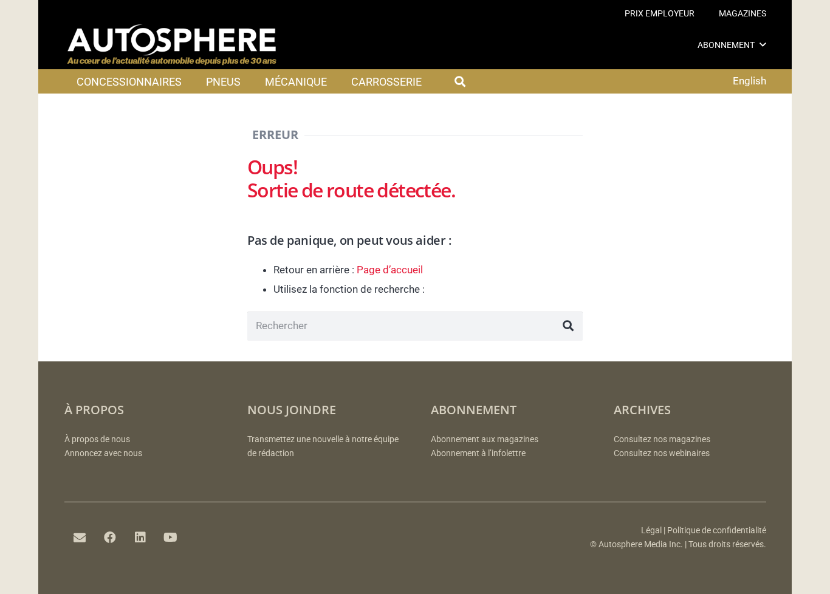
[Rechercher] (568, 326)
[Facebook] (110, 537)
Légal (651, 530)
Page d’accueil (390, 270)
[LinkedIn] (140, 537)
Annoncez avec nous (103, 453)
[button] (763, 44)
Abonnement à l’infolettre (478, 453)
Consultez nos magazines (662, 439)
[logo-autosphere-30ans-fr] (172, 45)
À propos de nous (97, 439)
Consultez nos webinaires (662, 453)
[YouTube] (171, 537)
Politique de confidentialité (716, 530)
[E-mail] (79, 537)
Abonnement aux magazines (484, 439)
